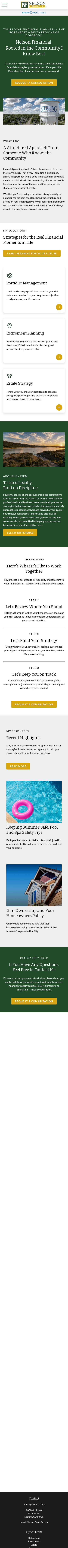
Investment (34, 1541)
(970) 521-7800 (37, 1504)
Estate (34, 1544)
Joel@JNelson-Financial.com (34, 1522)
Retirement (34, 1538)
